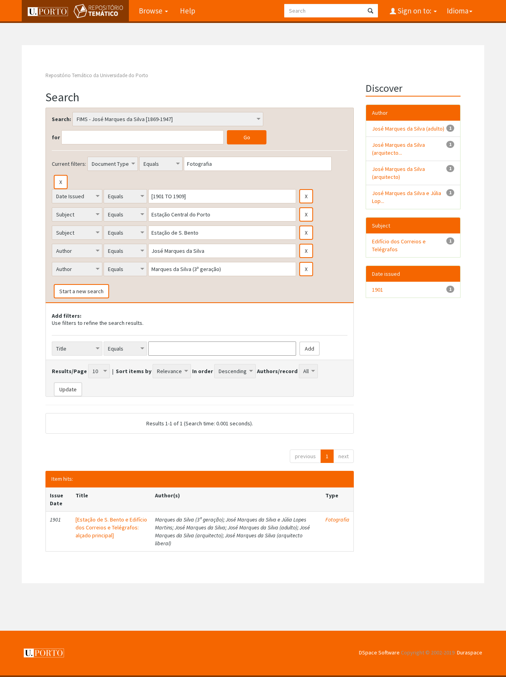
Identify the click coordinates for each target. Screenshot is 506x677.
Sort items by (133, 371)
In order (202, 371)
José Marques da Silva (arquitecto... (398, 148)
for (56, 137)
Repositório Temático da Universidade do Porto (96, 75)
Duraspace (469, 652)
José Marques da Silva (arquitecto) (398, 172)
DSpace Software (379, 652)
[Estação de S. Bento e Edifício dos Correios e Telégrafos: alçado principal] (111, 527)
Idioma (457, 10)
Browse (151, 10)
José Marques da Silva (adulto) (408, 128)
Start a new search (81, 291)
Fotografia (337, 519)
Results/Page (69, 371)
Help (187, 10)
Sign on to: (414, 10)
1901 (377, 289)
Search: (61, 119)
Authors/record (277, 371)
